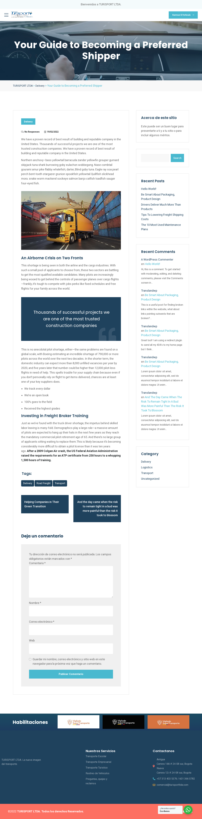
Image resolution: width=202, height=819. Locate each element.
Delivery (28, 121)
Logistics (147, 467)
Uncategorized (150, 478)
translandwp (149, 290)
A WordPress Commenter (157, 259)
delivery (27, 483)
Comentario (37, 563)
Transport (147, 473)
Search (177, 158)
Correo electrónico (41, 621)
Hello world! (148, 188)
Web (32, 640)
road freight (43, 483)
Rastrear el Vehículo (181, 15)
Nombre (35, 603)
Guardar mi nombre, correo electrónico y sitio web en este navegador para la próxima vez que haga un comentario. (69, 661)
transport (60, 483)
